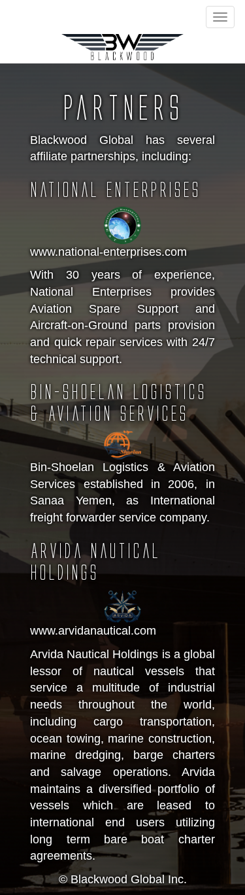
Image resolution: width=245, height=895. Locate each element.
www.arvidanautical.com (93, 630)
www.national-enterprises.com (108, 251)
